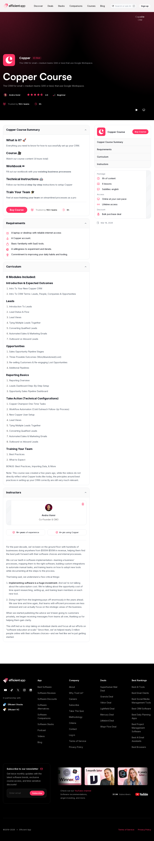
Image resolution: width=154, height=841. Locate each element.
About (72, 687)
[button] (9, 60)
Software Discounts (47, 699)
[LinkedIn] (30, 690)
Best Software (45, 687)
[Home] (14, 6)
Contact (73, 729)
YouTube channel (83, 790)
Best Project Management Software (138, 728)
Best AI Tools (138, 687)
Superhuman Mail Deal (108, 689)
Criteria (72, 723)
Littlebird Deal (107, 720)
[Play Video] (137, 110)
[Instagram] (24, 690)
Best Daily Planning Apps (141, 716)
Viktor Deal (105, 702)
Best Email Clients (140, 693)
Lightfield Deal (107, 708)
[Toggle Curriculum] (46, 266)
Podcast (42, 730)
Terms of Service (77, 741)
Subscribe (74, 705)
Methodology (75, 717)
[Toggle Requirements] (46, 223)
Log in (72, 735)
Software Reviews (47, 693)
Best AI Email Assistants (138, 739)
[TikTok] (11, 690)
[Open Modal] (144, 110)
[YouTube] (5, 690)
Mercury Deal (107, 714)
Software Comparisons (44, 716)
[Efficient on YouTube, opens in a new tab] (141, 794)
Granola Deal (106, 696)
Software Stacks (46, 724)
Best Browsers (139, 747)
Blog (40, 742)
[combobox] (123, 6)
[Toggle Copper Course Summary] (46, 130)
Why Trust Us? (76, 693)
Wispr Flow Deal (108, 726)
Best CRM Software (141, 708)
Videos (41, 736)
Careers (73, 699)
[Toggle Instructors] (46, 492)
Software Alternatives (43, 707)
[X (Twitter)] (18, 690)
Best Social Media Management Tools (141, 701)
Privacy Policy (76, 747)
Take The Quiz (76, 711)
